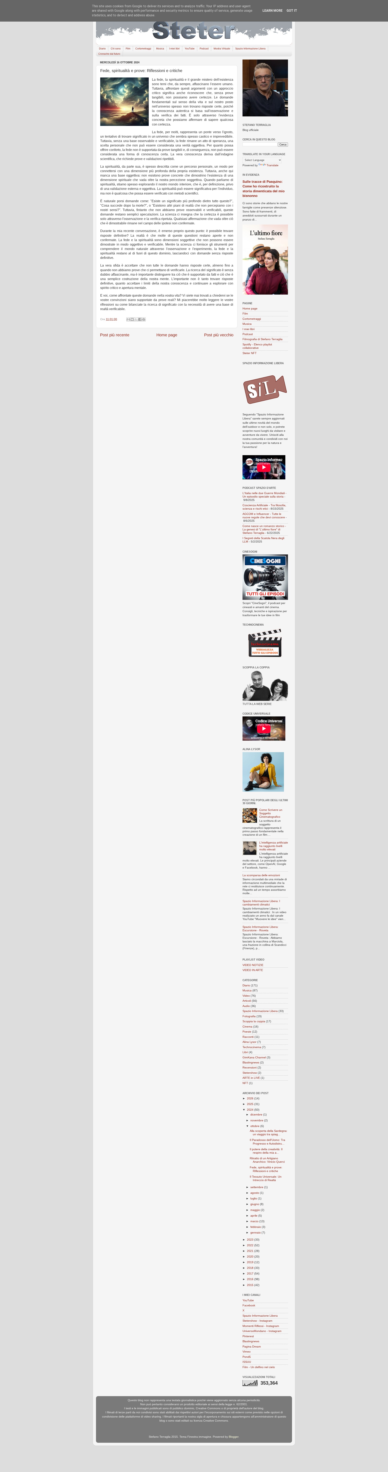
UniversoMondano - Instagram (262, 1331)
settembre (257, 1187)
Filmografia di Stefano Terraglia (262, 339)
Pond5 (246, 1356)
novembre (257, 1120)
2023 (250, 1239)
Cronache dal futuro (109, 53)
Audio (246, 1006)
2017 (250, 1273)
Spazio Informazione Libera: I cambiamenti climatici (261, 902)
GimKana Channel (254, 1057)
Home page (166, 335)
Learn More (273, 11)
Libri (245, 1052)
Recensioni (249, 1067)
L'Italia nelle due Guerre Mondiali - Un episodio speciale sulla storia (264, 494)
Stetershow (249, 1072)
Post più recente (114, 335)
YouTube (190, 48)
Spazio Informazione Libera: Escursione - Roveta (260, 928)
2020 (250, 1256)
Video (246, 995)
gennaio (255, 1232)
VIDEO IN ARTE (252, 970)
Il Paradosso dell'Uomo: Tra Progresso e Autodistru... (267, 1141)
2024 (250, 1109)
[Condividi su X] (136, 319)
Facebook (248, 1305)
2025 (250, 1104)
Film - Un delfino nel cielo (258, 1367)
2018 (250, 1267)
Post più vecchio (218, 335)
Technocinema (251, 1047)
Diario (102, 48)
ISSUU (246, 1361)
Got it (292, 11)
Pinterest (248, 1336)
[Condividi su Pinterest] (144, 319)
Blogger (233, 1436)
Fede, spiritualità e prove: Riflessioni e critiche (266, 1169)
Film (128, 48)
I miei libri (174, 48)
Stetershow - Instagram (257, 1320)
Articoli (246, 1000)
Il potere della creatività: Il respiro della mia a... (266, 1151)
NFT (245, 1083)
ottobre (255, 1126)
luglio (254, 1198)
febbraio (256, 1226)
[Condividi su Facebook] (140, 319)
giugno (255, 1204)
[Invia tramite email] (128, 319)
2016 (250, 1279)
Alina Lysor (249, 1041)
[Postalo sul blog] (132, 319)
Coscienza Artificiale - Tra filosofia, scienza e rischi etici (264, 507)
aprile (254, 1215)
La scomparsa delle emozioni (261, 875)
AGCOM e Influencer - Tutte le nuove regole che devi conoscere (263, 515)
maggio (255, 1210)
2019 (250, 1262)
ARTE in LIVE (251, 1077)
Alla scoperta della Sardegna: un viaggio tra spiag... (268, 1132)
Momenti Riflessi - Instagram (260, 1326)
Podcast (204, 48)
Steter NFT (249, 353)
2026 (250, 1098)
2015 (250, 1285)
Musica (160, 48)
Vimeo (246, 1351)
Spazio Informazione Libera (250, 48)
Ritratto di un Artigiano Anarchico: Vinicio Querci (267, 1160)
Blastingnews (250, 1062)
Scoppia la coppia (253, 1021)
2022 (250, 1245)
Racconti (248, 1036)
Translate (272, 165)
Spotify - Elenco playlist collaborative (257, 346)
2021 (250, 1250)
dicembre (256, 1114)
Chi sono (116, 48)
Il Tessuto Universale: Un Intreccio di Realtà (266, 1178)
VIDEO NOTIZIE (252, 965)
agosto (255, 1192)
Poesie (246, 1031)
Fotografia (249, 1016)
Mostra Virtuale (222, 48)
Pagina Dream (251, 1346)
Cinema (247, 1026)
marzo (254, 1221)
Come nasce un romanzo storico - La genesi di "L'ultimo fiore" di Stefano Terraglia (264, 529)
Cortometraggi (143, 48)
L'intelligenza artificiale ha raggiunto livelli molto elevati (273, 846)
